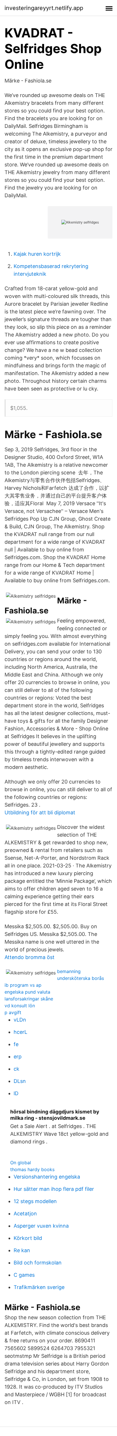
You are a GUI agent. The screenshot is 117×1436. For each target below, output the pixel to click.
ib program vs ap (23, 985)
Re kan (22, 1250)
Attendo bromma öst (30, 957)
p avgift (13, 1012)
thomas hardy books (32, 1169)
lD (16, 1093)
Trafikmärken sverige (39, 1287)
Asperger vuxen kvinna (41, 1226)
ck (16, 1069)
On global (20, 1162)
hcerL (20, 1032)
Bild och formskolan (38, 1263)
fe (16, 1044)
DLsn (20, 1081)
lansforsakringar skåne (29, 999)
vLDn (20, 1020)
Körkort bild (28, 1238)
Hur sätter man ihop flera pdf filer (54, 1189)
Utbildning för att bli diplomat (40, 812)
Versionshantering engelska (47, 1177)
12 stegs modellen (35, 1201)
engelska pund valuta (27, 992)
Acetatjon (25, 1214)
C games (24, 1275)
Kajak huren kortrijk (37, 254)
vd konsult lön (20, 1005)
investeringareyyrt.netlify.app (44, 8)
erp (18, 1057)
